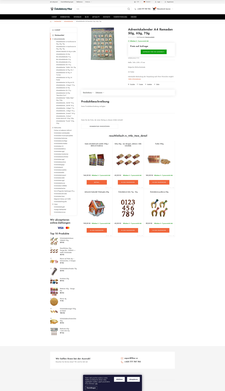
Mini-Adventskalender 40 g (63, 62)
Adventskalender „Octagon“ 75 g (65, 85)
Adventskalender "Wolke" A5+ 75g (66, 67)
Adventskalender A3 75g (63, 88)
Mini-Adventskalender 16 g (63, 59)
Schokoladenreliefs (59, 178)
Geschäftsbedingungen (67, 2)
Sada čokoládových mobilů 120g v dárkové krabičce (97, 145)
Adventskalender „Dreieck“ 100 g (65, 113)
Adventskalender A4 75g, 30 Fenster (64, 79)
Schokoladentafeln (59, 172)
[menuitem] (54, 17)
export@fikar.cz (131, 358)
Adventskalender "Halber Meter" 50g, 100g (65, 99)
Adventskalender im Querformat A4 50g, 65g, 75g (66, 48)
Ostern (56, 204)
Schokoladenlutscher (59, 188)
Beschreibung (87, 93)
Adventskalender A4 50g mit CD (65, 82)
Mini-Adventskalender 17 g (63, 57)
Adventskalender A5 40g (63, 54)
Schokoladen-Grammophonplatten (63, 135)
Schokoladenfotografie (60, 201)
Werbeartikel (59, 35)
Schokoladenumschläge (60, 141)
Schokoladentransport (60, 175)
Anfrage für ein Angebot (153, 52)
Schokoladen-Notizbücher (61, 154)
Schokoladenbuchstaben (60, 143)
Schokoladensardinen (60, 162)
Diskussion (99, 93)
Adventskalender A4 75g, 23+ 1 (65, 70)
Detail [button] (96, 182)
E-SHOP (57, 30)
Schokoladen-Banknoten (60, 138)
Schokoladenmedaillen (60, 170)
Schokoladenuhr (58, 167)
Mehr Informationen (134, 79)
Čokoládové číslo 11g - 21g (127, 192)
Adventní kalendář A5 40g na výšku (66, 51)
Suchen (128, 9)
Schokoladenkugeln (59, 207)
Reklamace (80, 2)
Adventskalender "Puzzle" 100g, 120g (65, 122)
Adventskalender (59, 39)
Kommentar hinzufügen (100, 126)
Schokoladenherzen (59, 183)
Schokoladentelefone (60, 149)
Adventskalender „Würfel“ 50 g (65, 105)
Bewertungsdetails (149, 37)
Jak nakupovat (54, 2)
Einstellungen (91, 388)
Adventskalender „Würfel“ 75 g (65, 103)
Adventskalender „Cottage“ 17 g (65, 108)
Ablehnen (119, 379)
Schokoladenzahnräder (60, 194)
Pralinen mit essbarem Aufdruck (62, 130)
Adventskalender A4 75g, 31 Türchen (64, 74)
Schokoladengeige (59, 164)
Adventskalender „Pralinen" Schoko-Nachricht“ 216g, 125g (65, 117)
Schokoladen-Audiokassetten (62, 133)
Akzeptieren (133, 379)
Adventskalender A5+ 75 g (63, 65)
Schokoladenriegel (59, 151)
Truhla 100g (159, 144)
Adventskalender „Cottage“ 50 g (65, 111)
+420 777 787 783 (144, 9)
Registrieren (170, 2)
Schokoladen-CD (58, 146)
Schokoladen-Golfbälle (60, 186)
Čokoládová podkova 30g (159, 192)
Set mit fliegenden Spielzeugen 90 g (64, 191)
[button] (96, 182)
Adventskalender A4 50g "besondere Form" (63, 94)
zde (96, 384)
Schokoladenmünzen (60, 212)
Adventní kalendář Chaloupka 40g (97, 192)
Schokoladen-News (59, 196)
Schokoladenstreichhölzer (61, 157)
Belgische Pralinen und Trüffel (62, 199)
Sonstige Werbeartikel (60, 209)
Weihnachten (57, 128)
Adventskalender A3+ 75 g (63, 90)
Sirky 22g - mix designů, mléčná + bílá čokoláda (128, 145)
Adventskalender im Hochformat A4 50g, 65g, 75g (66, 43)
